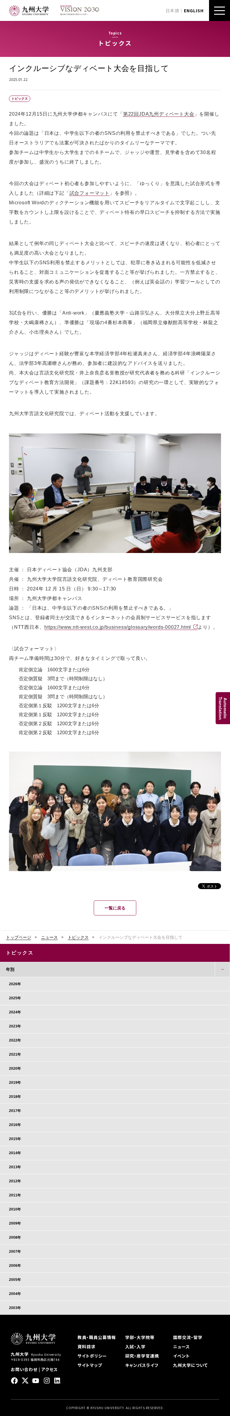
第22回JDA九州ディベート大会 (158, 114)
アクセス (49, 1369)
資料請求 (87, 1346)
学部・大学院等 (140, 1337)
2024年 (15, 1012)
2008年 (15, 1237)
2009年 (15, 1223)
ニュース (49, 937)
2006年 (15, 1266)
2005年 (15, 1280)
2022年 (15, 1040)
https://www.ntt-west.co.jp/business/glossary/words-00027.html (117, 627)
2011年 (15, 1195)
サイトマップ (90, 1365)
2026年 (15, 984)
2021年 (15, 1054)
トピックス (78, 937)
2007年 (15, 1251)
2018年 (15, 1097)
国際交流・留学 (187, 1337)
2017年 (15, 1111)
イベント (181, 1356)
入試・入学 (135, 1346)
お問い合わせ (24, 1369)
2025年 (15, 998)
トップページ (18, 937)
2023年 (15, 1026)
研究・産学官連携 (142, 1356)
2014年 (15, 1153)
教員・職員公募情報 (97, 1337)
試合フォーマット (89, 193)
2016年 (15, 1125)
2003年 (15, 1308)
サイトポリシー (92, 1356)
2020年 (15, 1068)
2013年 (15, 1167)
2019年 (15, 1082)
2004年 (15, 1294)
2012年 (15, 1181)
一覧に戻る (115, 908)
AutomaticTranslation (223, 708)
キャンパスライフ (141, 1365)
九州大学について (190, 1365)
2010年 (15, 1209)
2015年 (15, 1139)
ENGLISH (194, 10)
